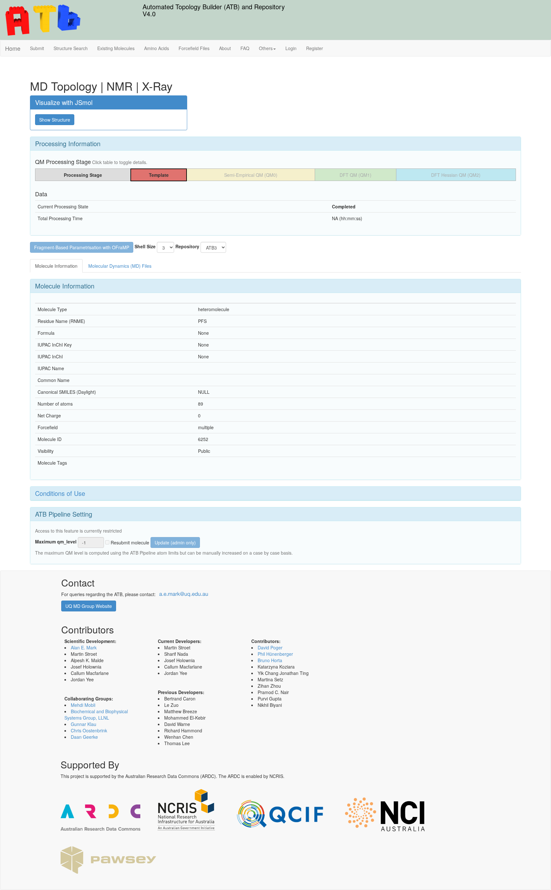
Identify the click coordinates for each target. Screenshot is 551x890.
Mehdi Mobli (83, 705)
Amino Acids (156, 48)
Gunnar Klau (83, 724)
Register (314, 48)
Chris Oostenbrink (89, 730)
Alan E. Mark (84, 647)
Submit (37, 48)
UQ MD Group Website (88, 606)
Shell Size (145, 246)
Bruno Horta (270, 660)
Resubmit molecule (129, 542)
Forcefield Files (194, 48)
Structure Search (71, 48)
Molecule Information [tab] (56, 266)
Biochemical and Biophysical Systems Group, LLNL (96, 714)
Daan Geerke (84, 737)
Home (12, 48)
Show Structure (54, 119)
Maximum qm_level (56, 541)
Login (291, 48)
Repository (187, 246)
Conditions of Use (60, 493)
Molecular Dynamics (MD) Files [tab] (119, 266)
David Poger (270, 647)
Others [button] (266, 48)
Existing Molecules (116, 48)
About (225, 48)
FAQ (244, 48)
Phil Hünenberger (275, 654)
